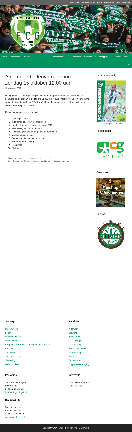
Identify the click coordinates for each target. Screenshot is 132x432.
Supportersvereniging (79, 364)
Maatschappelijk (102, 57)
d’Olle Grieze (11, 329)
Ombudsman (11, 341)
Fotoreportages (76, 344)
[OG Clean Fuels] (110, 165)
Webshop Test (121, 57)
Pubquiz (9, 348)
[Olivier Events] (110, 248)
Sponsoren (76, 57)
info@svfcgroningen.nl (16, 392)
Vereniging (27, 57)
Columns (73, 333)
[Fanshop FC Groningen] (110, 206)
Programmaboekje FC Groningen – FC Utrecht (27, 344)
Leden (41, 57)
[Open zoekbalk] (129, 64)
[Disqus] (48, 202)
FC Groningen (75, 341)
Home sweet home (77, 348)
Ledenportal (15, 57)
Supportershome (58, 57)
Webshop (88, 57)
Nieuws (72, 356)
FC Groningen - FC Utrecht (112, 124)
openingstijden (12, 417)
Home (4, 57)
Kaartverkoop (75, 352)
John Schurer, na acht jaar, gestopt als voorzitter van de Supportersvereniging (40, 161)
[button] (34, 57)
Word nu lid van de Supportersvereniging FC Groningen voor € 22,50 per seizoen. (100, 2)
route (23, 417)
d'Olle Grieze (75, 337)
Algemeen (73, 329)
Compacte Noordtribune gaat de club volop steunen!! (29, 158)
